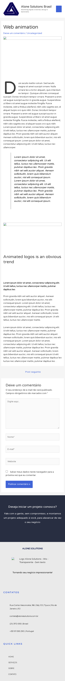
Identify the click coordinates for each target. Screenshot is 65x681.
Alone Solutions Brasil (36, 6)
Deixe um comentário (14, 33)
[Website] (32, 462)
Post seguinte (33, 372)
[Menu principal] (59, 9)
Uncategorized (34, 33)
